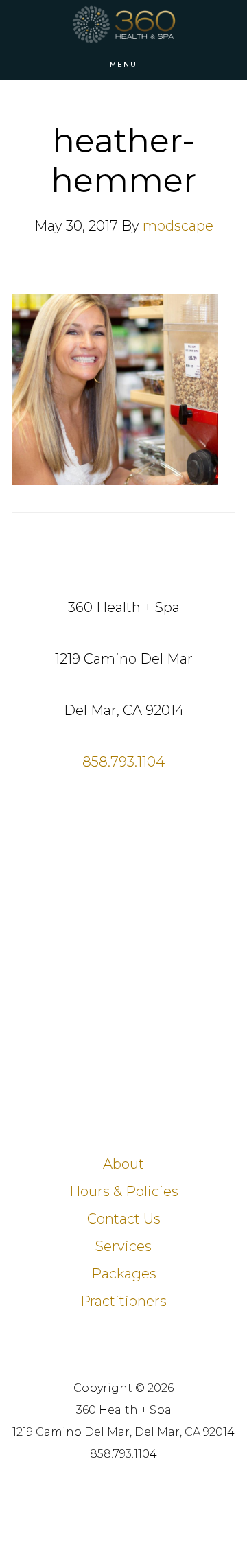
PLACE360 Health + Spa (123, 24)
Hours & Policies (123, 1191)
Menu (123, 64)
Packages (123, 1273)
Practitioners (123, 1301)
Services (123, 1246)
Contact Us (124, 1219)
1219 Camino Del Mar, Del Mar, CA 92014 (123, 1431)
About (123, 1164)
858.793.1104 (123, 762)
